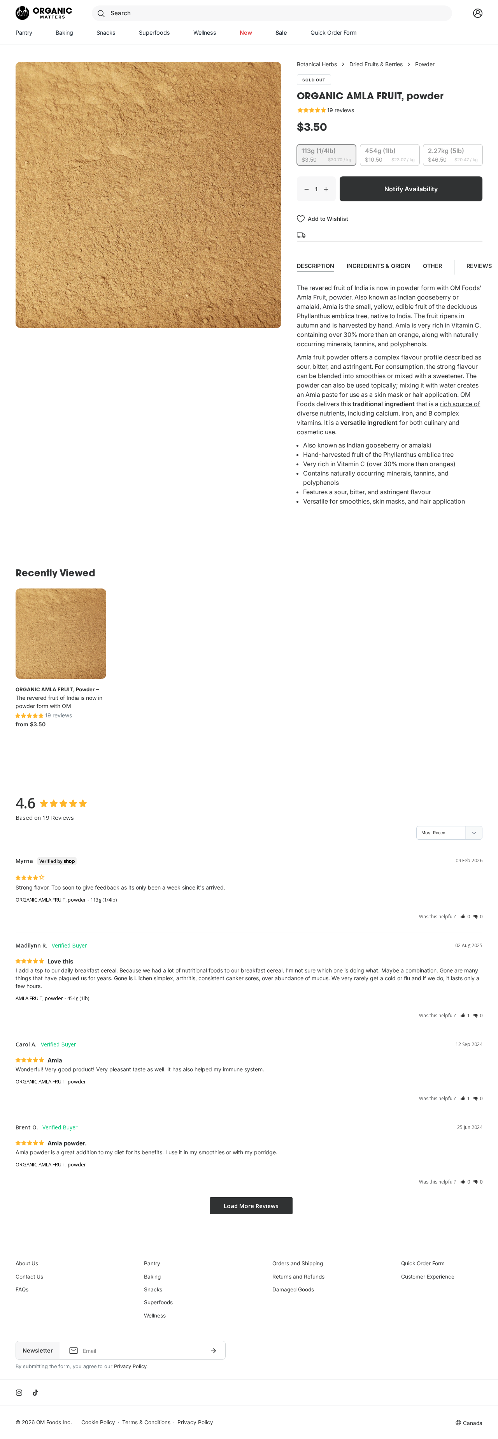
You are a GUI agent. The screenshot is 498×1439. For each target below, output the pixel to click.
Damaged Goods (293, 1289)
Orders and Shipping (297, 1263)
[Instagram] (19, 1392)
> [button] (251, 1206)
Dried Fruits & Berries (376, 64)
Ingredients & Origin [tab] (378, 265)
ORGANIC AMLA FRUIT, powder (55, 689)
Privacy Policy (130, 1366)
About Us (27, 1263)
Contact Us (29, 1276)
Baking (152, 1276)
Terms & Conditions (146, 1422)
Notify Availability (411, 189)
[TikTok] (35, 1392)
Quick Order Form (423, 1263)
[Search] (101, 13)
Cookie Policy (98, 1422)
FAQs (22, 1289)
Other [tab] (432, 265)
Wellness (155, 1315)
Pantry (152, 1263)
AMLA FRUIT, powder (39, 998)
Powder (425, 64)
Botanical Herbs (317, 64)
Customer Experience (427, 1276)
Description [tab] (315, 265)
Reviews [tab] (479, 265)
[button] (465, 916)
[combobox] (272, 13)
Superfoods (158, 1302)
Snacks (153, 1289)
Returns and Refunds (298, 1276)
